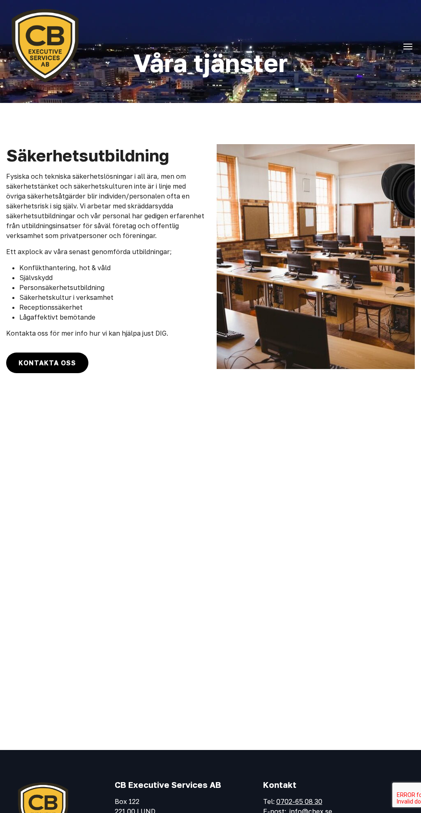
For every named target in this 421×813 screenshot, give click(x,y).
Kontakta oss (47, 363)
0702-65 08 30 (299, 801)
